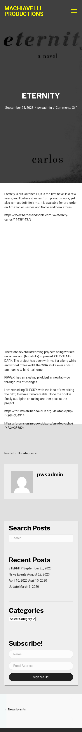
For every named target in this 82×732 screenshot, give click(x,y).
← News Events (15, 709)
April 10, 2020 (18, 580)
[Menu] (74, 11)
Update (14, 586)
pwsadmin (44, 107)
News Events (17, 574)
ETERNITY (16, 568)
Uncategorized (28, 453)
